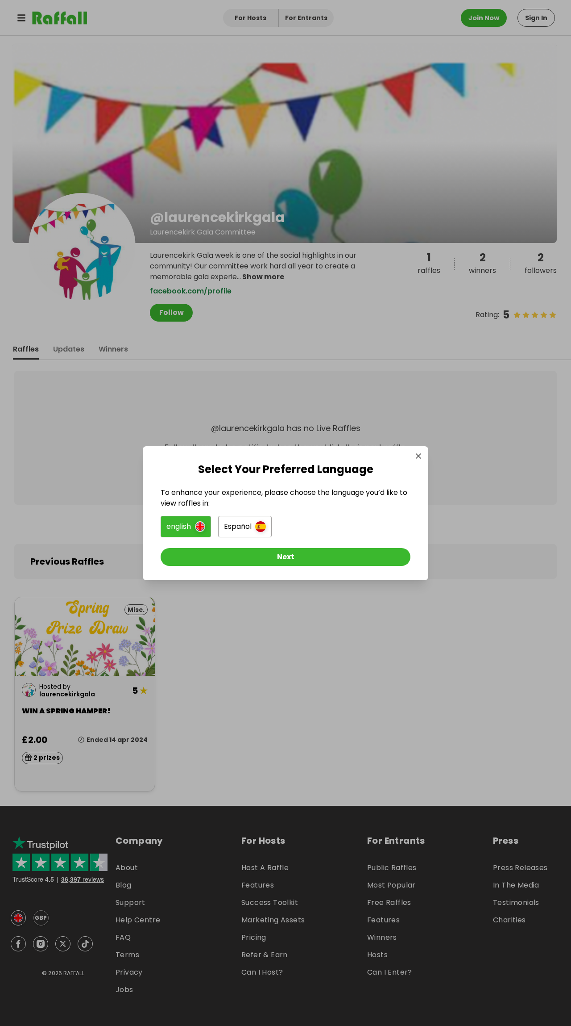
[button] (186, 526)
